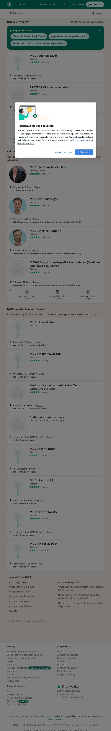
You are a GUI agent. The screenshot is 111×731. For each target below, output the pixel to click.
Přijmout (84, 152)
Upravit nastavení (64, 152)
